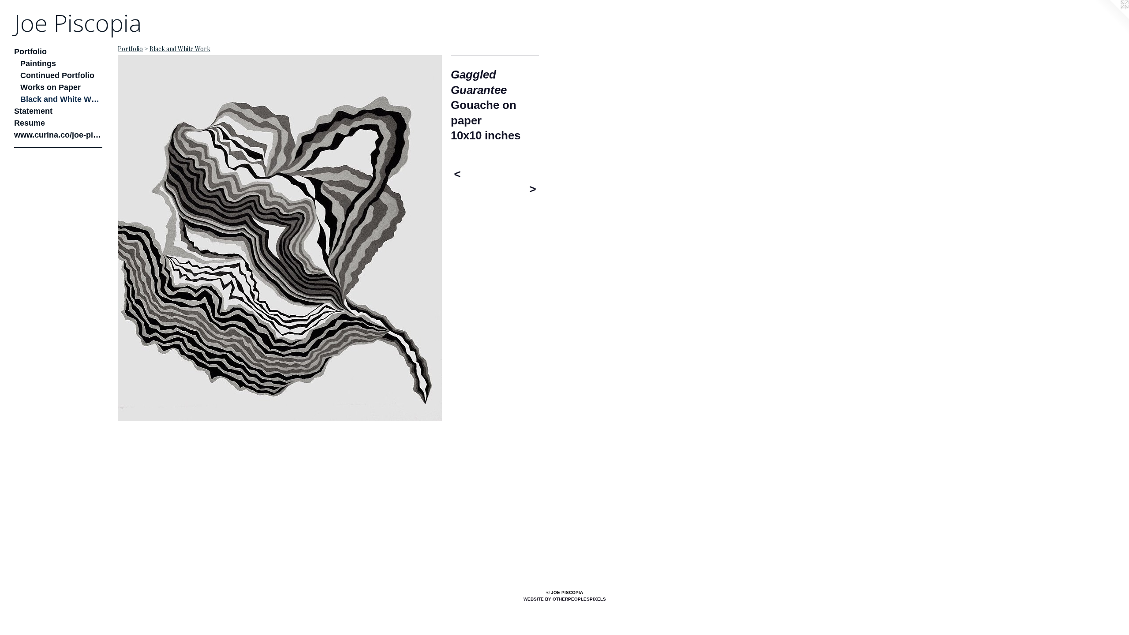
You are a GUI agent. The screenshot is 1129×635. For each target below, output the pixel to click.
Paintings (38, 63)
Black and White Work (61, 99)
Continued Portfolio (57, 75)
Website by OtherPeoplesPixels (564, 599)
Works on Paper (50, 87)
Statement (33, 111)
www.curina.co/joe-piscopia (58, 135)
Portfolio (30, 51)
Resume (29, 123)
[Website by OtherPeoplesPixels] (1111, 17)
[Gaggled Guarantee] (280, 238)
